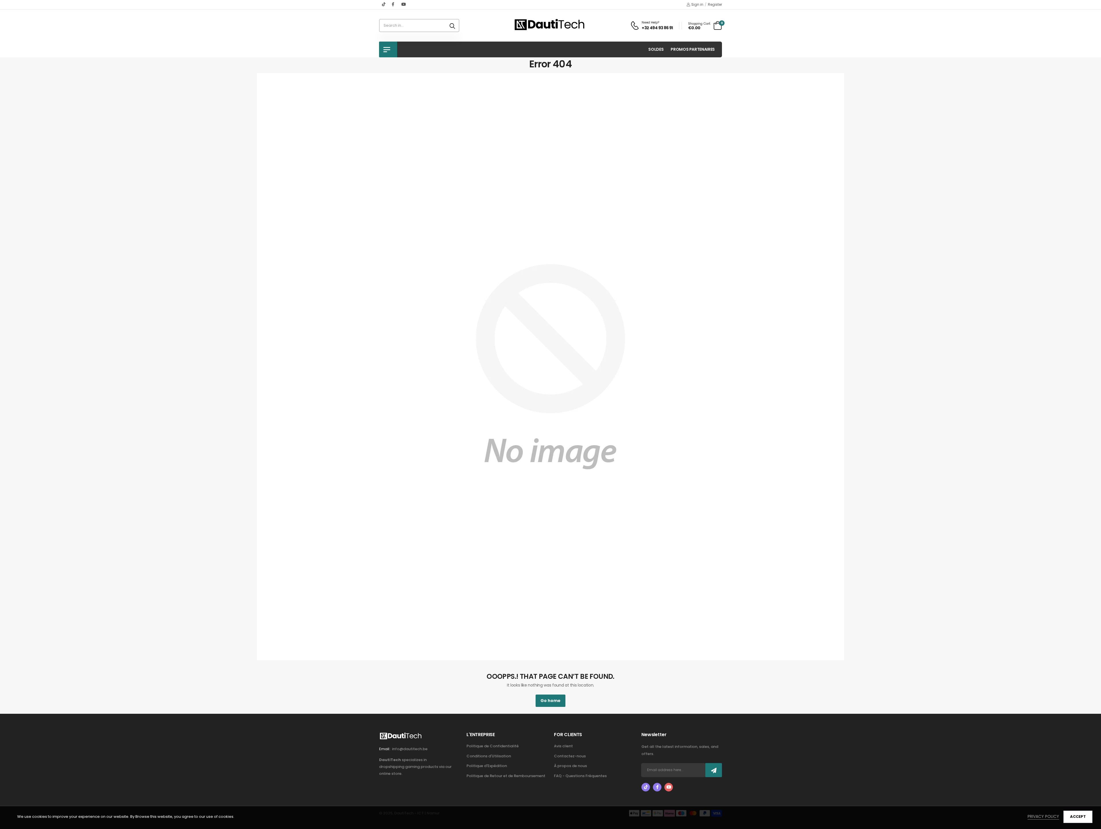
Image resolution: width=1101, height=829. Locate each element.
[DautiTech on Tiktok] (384, 4)
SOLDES (655, 49)
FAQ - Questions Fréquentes (580, 776)
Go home (550, 700)
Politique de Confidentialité (492, 746)
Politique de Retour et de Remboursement (505, 776)
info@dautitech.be (409, 749)
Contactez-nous (570, 756)
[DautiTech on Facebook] (394, 4)
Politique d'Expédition (486, 766)
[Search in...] (452, 25)
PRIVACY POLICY (1043, 816)
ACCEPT (1078, 816)
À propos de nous (570, 766)
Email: (384, 749)
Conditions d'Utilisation (488, 756)
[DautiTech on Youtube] (403, 4)
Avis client (563, 746)
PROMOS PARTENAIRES (693, 49)
